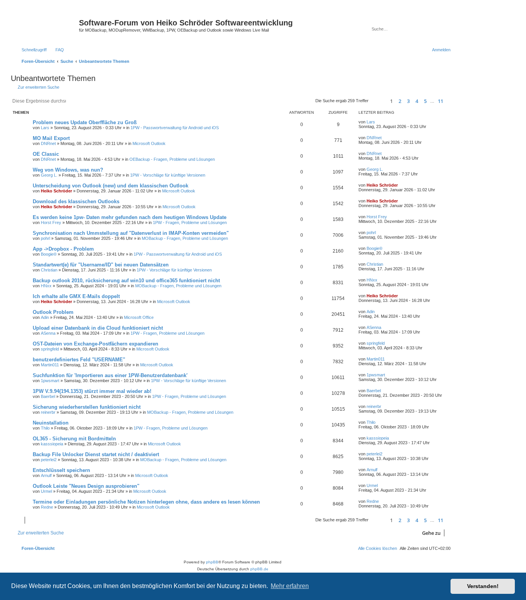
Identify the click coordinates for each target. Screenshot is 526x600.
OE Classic (46, 154)
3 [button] (408, 101)
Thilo (45, 428)
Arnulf (46, 475)
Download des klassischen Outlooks (76, 201)
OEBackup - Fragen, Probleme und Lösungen (172, 159)
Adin (45, 317)
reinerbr (48, 412)
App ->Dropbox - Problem (63, 249)
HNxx (46, 285)
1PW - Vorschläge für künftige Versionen (167, 175)
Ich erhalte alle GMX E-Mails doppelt (76, 296)
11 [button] (440, 101)
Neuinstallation (51, 423)
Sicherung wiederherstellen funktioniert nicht (87, 407)
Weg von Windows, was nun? (68, 170)
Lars (45, 127)
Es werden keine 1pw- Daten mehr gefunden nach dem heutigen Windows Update (129, 217)
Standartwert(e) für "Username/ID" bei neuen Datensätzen (101, 265)
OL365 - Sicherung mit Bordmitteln (74, 439)
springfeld (50, 349)
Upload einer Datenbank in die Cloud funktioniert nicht (98, 328)
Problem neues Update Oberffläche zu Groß (85, 122)
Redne (47, 507)
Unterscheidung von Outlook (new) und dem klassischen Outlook (110, 186)
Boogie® (49, 254)
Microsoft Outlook (149, 143)
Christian (49, 270)
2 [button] (400, 101)
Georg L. (49, 175)
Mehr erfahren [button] (290, 586)
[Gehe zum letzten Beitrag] (378, 122)
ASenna (48, 333)
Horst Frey (51, 222)
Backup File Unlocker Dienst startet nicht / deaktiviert (96, 454)
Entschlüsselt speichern (61, 470)
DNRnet (48, 143)
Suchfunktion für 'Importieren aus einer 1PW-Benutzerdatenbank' (110, 375)
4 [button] (416, 101)
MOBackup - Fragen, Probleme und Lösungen (185, 238)
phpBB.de (259, 569)
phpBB (212, 562)
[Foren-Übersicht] (46, 25)
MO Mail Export (51, 138)
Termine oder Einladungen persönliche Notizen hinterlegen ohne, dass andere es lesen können (146, 502)
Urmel (46, 491)
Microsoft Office (139, 317)
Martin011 (50, 364)
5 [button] (425, 101)
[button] (378, 101)
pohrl (45, 238)
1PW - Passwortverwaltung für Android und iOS (175, 127)
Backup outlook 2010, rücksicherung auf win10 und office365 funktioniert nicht (126, 280)
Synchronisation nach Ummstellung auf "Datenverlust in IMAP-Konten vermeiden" (131, 233)
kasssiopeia (52, 444)
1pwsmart (50, 380)
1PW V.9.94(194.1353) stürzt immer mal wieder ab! (92, 391)
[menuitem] (56, 49)
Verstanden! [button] (483, 586)
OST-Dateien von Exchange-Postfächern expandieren (95, 344)
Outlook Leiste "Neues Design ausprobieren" (86, 486)
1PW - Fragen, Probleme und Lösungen (190, 222)
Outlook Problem (53, 312)
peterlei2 (49, 459)
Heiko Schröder (56, 191)
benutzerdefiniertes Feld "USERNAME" (79, 359)
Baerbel (48, 396)
